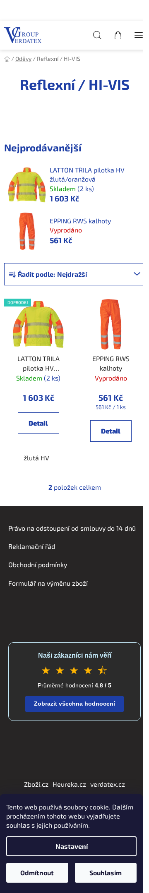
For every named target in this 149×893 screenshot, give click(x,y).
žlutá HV (36, 458)
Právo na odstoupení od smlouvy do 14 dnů (72, 528)
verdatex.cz (107, 784)
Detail (38, 423)
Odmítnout (37, 872)
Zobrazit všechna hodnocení (74, 703)
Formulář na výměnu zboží (48, 583)
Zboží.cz (36, 784)
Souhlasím (105, 872)
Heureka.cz (69, 784)
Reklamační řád (31, 546)
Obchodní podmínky (37, 564)
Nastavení (71, 846)
